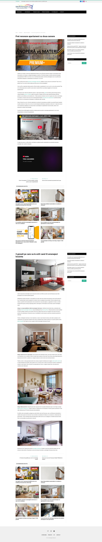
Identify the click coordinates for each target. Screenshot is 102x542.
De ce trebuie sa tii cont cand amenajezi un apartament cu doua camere (50, 223)
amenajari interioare (37, 448)
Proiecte (50, 534)
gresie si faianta (27, 94)
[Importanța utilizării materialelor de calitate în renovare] (52, 195)
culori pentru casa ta (56, 361)
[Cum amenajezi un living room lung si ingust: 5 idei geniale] (52, 232)
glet (45, 92)
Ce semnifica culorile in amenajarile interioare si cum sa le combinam (26, 223)
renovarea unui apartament (48, 97)
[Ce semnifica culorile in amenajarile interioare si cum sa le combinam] (27, 214)
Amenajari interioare (52, 537)
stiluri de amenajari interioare (27, 309)
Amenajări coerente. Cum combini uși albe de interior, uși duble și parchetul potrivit (34, 1)
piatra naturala (20, 321)
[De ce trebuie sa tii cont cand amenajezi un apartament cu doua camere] (52, 214)
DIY (54, 534)
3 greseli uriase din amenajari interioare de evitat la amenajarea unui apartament (52, 519)
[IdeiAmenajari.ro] (24, 6)
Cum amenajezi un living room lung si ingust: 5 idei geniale (52, 241)
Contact (58, 534)
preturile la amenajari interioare (34, 81)
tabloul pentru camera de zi (23, 408)
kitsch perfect (45, 309)
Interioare (44, 534)
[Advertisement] (51, 23)
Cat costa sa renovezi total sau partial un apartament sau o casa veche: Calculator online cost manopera (26, 242)
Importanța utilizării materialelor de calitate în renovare (51, 204)
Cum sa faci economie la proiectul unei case (51, 180)
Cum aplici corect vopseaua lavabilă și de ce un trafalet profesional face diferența (26, 204)
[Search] (85, 1)
